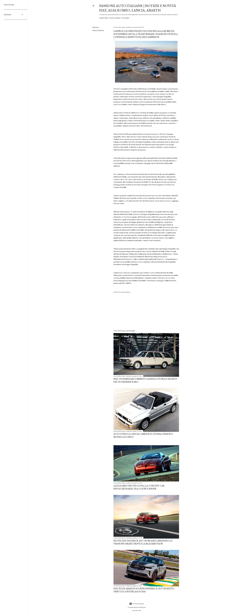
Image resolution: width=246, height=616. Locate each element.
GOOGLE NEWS (114, 18)
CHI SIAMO (125, 18)
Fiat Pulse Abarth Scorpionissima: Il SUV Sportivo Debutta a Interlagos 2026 (143, 590)
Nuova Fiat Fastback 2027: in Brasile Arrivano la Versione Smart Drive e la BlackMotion (142, 542)
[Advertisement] (146, 311)
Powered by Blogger (138, 603)
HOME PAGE (103, 18)
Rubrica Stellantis (98, 30)
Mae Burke (143, 607)
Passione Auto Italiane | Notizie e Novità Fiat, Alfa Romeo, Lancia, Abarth (137, 7)
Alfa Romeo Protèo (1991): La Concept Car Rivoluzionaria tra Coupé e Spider (139, 487)
